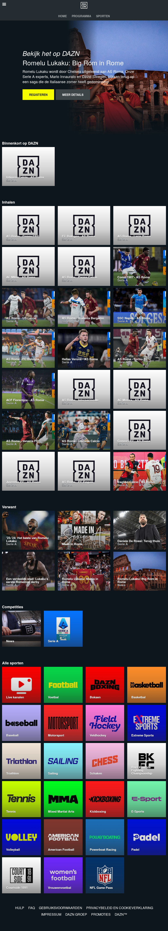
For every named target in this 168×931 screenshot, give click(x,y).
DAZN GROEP (76, 914)
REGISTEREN (38, 95)
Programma (81, 16)
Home (62, 16)
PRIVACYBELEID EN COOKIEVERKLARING (119, 907)
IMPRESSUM (51, 914)
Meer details (72, 95)
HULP (19, 907)
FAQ (31, 907)
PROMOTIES (101, 914)
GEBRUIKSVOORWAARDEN (60, 907)
